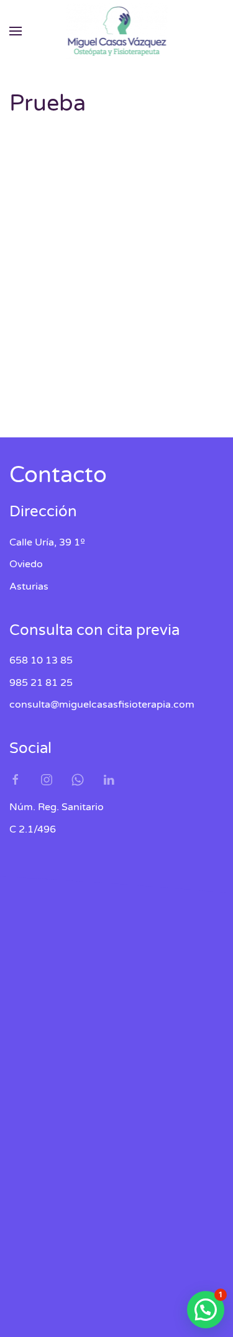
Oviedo (26, 297)
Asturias (28, 319)
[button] (15, 31)
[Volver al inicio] (116, 31)
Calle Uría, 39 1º (47, 274)
